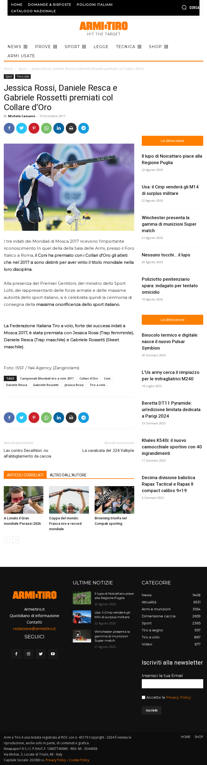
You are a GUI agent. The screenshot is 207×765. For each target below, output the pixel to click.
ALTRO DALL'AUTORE (68, 475)
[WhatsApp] (46, 128)
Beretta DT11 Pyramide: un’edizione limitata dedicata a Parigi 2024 (171, 409)
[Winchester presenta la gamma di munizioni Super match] (82, 635)
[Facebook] (9, 128)
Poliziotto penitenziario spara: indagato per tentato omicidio (170, 285)
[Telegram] (83, 128)
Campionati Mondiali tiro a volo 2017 (47, 378)
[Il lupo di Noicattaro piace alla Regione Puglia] (82, 597)
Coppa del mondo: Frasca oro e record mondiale (65, 523)
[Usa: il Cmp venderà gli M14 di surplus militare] (82, 616)
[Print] (71, 128)
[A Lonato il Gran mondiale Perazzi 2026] (23, 499)
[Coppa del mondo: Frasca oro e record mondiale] (69, 499)
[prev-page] (7, 539)
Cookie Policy (79, 760)
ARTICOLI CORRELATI (25, 475)
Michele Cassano (21, 116)
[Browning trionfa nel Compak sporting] (114, 499)
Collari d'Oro (89, 378)
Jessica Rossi (74, 385)
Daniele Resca (16, 385)
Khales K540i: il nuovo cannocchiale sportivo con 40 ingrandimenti (172, 447)
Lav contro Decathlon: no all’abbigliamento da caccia (27, 453)
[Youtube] (52, 654)
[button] (178, 7)
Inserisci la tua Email (162, 675)
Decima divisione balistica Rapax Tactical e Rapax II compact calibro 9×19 (168, 484)
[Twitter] (21, 128)
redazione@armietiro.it (34, 628)
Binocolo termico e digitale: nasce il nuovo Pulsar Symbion (170, 341)
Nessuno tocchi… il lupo (166, 255)
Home (8, 68)
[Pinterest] (34, 128)
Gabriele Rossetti (45, 385)
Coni (107, 378)
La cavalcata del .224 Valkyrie (108, 450)
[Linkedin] (58, 128)
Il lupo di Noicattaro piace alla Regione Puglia (114, 595)
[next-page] (15, 539)
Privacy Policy (178, 697)
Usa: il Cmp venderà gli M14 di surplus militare (112, 614)
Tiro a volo (23, 76)
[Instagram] (28, 654)
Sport (22, 68)
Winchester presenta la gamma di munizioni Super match (169, 224)
